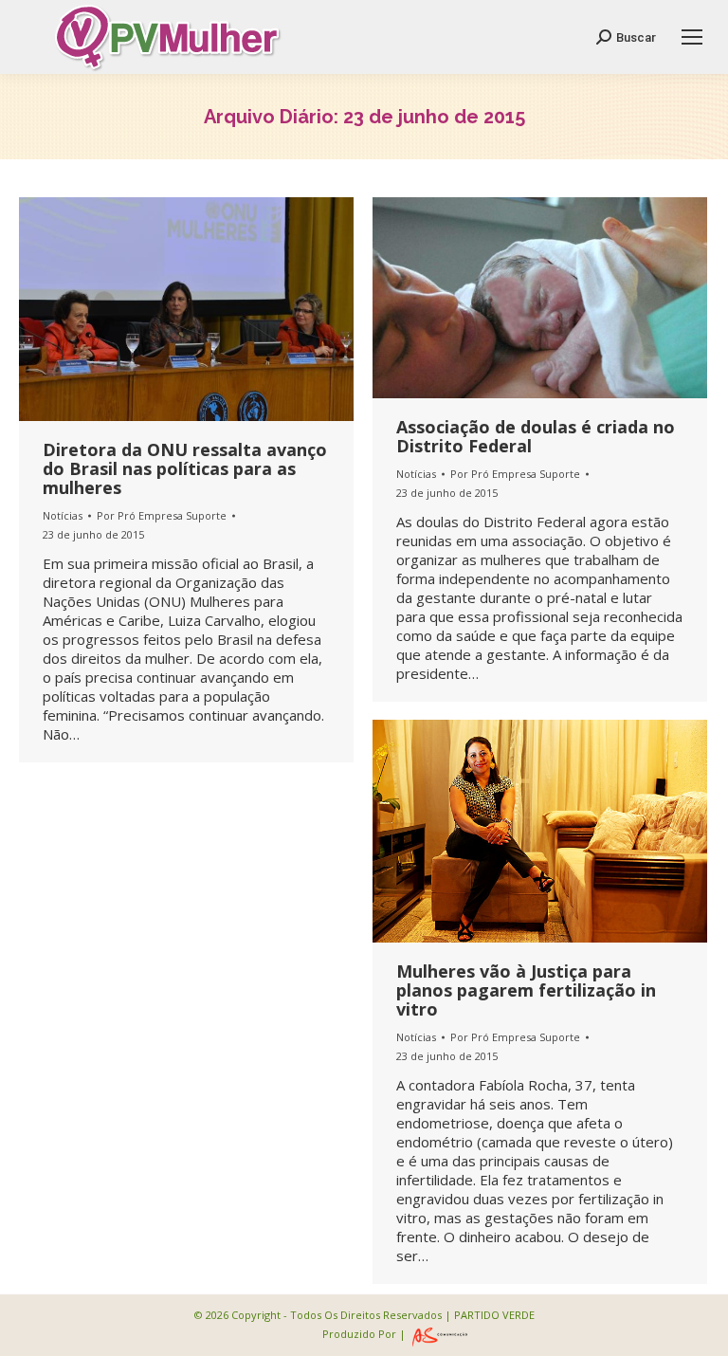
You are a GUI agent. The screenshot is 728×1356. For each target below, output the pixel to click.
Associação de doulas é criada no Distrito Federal (535, 436)
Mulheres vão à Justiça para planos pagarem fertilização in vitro (526, 990)
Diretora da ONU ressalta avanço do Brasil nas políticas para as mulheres (185, 468)
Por (162, 515)
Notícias (62, 515)
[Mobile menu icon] (692, 37)
